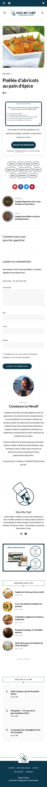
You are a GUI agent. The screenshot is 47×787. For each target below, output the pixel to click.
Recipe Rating (7, 280)
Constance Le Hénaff (23, 406)
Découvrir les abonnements (23, 145)
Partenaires (18, 772)
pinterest (9, 3)
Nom (5, 312)
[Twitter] (26, 186)
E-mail (5, 326)
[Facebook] (20, 186)
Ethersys (26, 777)
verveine (33, 175)
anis (20, 163)
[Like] (14, 186)
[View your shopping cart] (43, 3)
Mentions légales (23, 768)
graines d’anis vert (25, 169)
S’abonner (29, 772)
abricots (12, 163)
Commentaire (7, 287)
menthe (37, 169)
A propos (11, 768)
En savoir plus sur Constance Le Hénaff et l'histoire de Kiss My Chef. (23, 463)
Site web (5, 340)
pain (13, 175)
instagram (4, 3)
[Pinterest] (32, 186)
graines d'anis (11, 169)
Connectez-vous (19, 151)
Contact (35, 768)
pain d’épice (22, 175)
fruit (36, 163)
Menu (42, 13)
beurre (28, 163)
